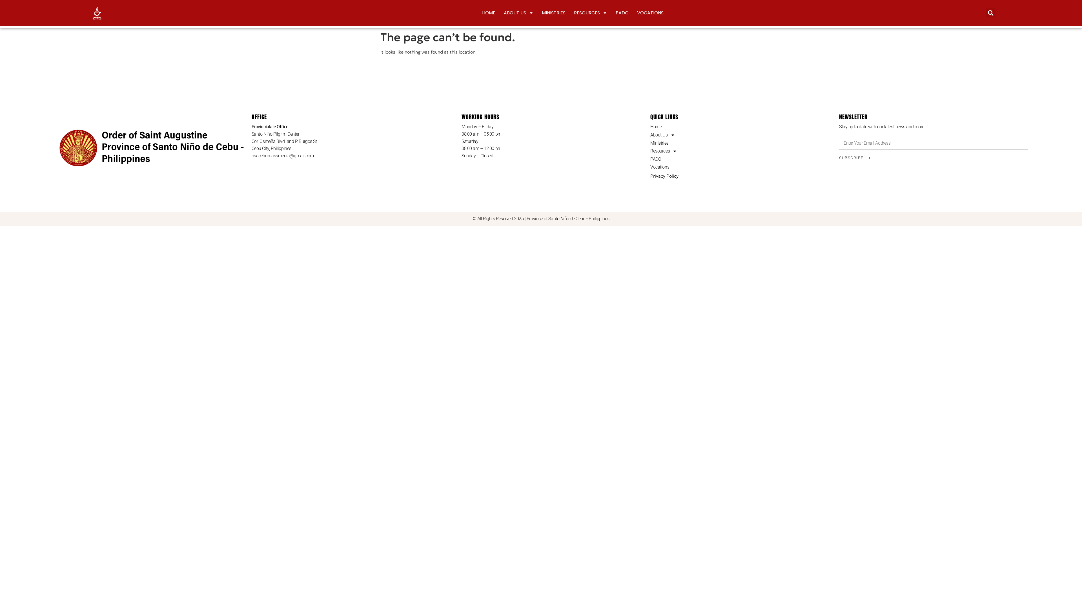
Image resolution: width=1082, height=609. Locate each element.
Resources (587, 13)
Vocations (650, 13)
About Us (515, 13)
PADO (622, 13)
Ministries (554, 13)
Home (488, 13)
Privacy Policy (664, 176)
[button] (990, 12)
